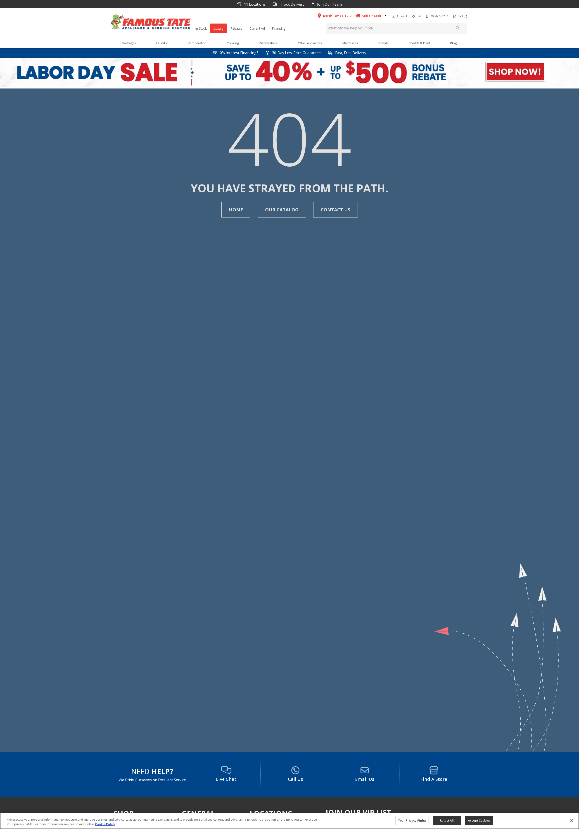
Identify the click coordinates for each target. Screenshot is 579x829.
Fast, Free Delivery (350, 52)
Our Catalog (282, 210)
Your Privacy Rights (412, 820)
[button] (393, 16)
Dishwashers (268, 43)
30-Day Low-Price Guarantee (296, 52)
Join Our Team (329, 4)
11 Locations (254, 4)
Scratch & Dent (419, 43)
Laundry (162, 43)
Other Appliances (310, 43)
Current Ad (257, 28)
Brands (383, 43)
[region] (289, 821)
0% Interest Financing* (239, 52)
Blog (453, 43)
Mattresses (350, 43)
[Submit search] (458, 28)
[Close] (572, 820)
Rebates (236, 28)
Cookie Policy (105, 824)
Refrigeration (197, 43)
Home (236, 210)
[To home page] (151, 23)
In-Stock (201, 28)
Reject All (447, 820)
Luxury (218, 28)
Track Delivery (291, 4)
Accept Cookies (479, 820)
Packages (129, 43)
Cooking (233, 43)
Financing (278, 28)
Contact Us (335, 210)
